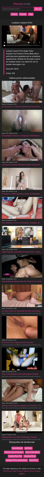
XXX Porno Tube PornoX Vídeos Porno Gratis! (21, 471)
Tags (31, 14)
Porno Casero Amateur (14, 452)
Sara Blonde (17, 448)
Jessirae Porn (29, 456)
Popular (23, 14)
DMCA (22, 474)
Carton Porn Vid (15, 456)
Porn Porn (34, 460)
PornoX (22, 3)
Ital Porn (28, 448)
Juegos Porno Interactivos (16, 460)
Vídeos (14, 14)
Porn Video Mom (32, 452)
